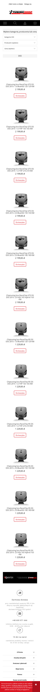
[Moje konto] (25, 23)
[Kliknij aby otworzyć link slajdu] (20, 577)
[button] (5, 23)
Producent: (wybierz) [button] (11, 43)
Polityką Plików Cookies (20, 686)
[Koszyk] (35, 23)
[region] (20, 577)
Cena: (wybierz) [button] (9, 49)
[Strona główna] (20, 12)
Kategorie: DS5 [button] (9, 37)
